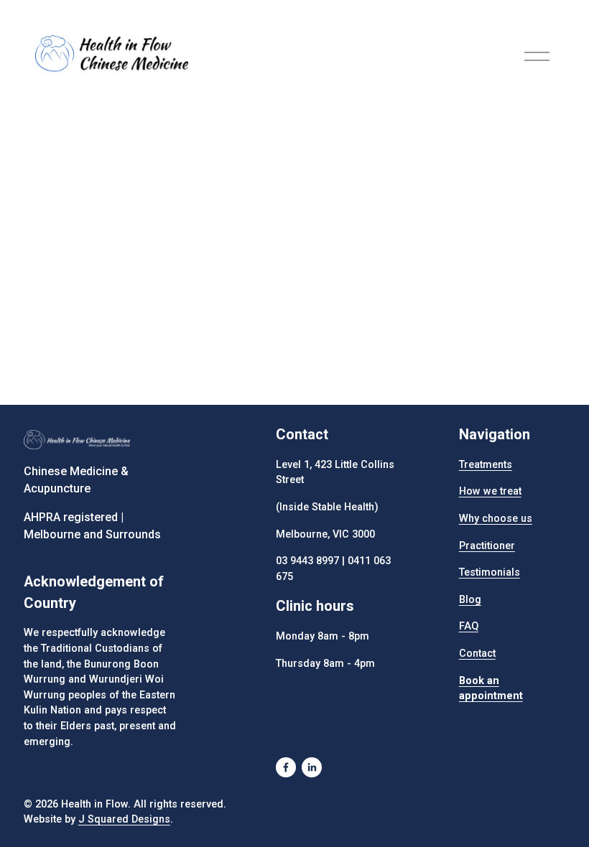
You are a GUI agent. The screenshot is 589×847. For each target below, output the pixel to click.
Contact (477, 653)
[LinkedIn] (312, 767)
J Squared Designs (124, 819)
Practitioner (487, 546)
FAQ (468, 626)
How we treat (490, 491)
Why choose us (495, 519)
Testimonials (489, 572)
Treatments (485, 465)
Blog (470, 600)
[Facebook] (286, 767)
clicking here (246, 230)
